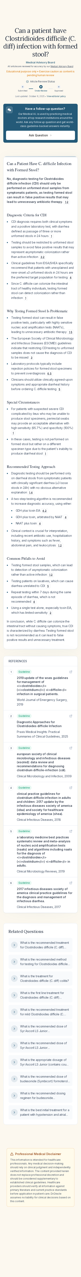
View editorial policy (56, 96)
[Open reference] (70, 672)
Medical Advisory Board (40, 62)
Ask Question (38, 135)
